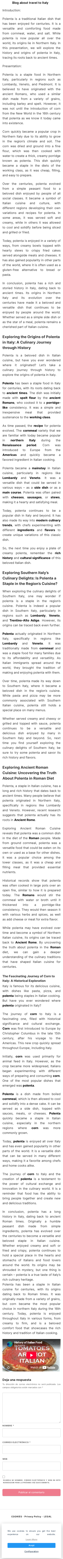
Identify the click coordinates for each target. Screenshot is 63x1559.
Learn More (31, 1539)
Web (4, 1459)
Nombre (8, 1425)
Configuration (31, 1551)
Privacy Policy (32, 1516)
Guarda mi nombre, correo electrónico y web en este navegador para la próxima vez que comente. (32, 1481)
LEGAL (48, 1516)
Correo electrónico (16, 1442)
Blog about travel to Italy (30, 2)
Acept (31, 1545)
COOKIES (17, 1516)
